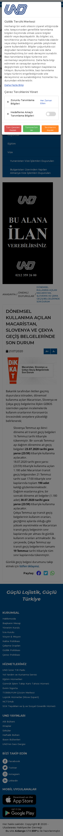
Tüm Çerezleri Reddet (13, 128)
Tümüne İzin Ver (31, 128)
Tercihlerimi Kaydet (50, 128)
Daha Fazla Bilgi (14, 85)
